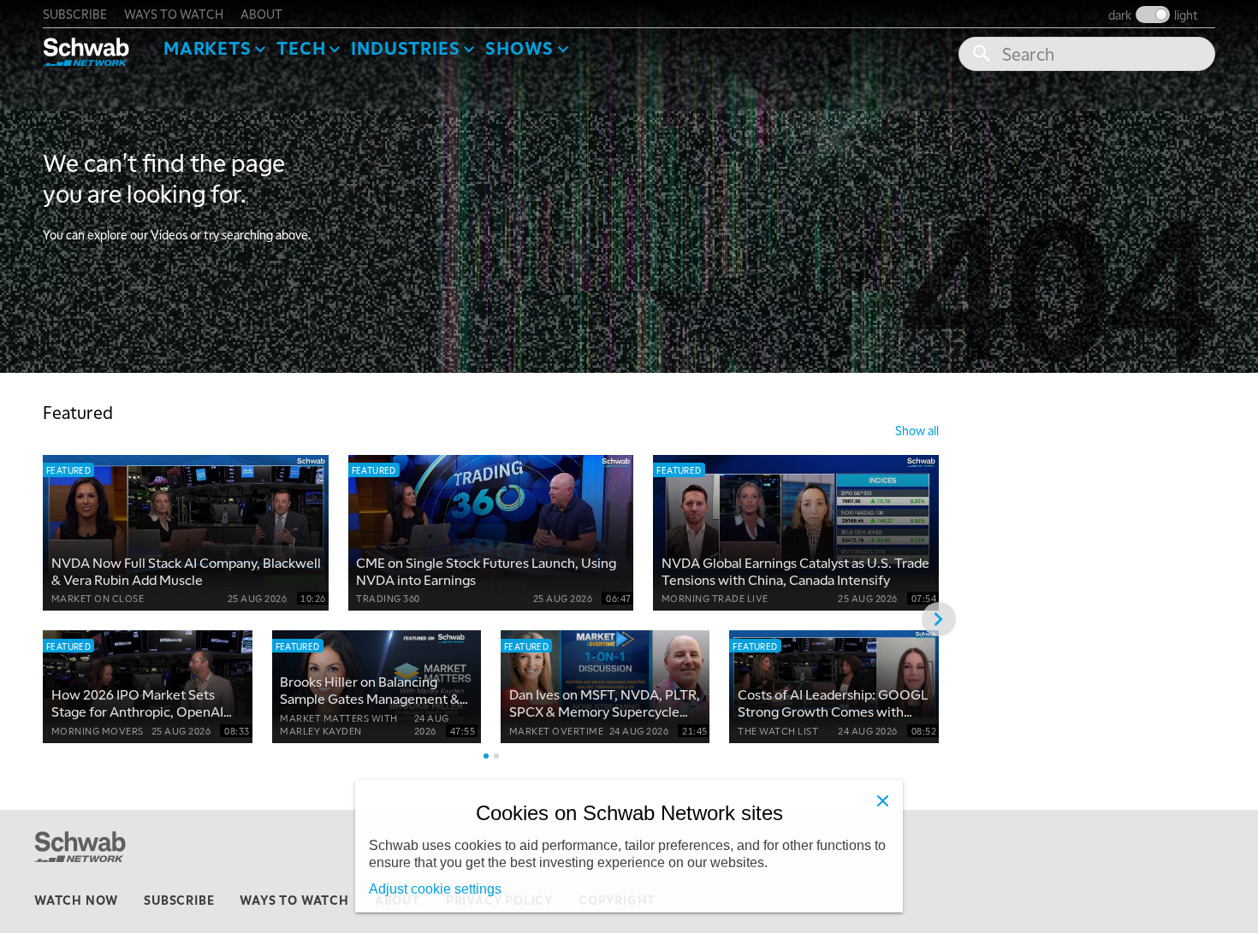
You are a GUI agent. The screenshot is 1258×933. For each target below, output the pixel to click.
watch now (76, 899)
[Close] (882, 800)
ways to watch (173, 13)
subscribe (75, 13)
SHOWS (519, 48)
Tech (300, 48)
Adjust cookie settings (435, 889)
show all (917, 430)
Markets (207, 48)
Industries (405, 48)
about (261, 13)
